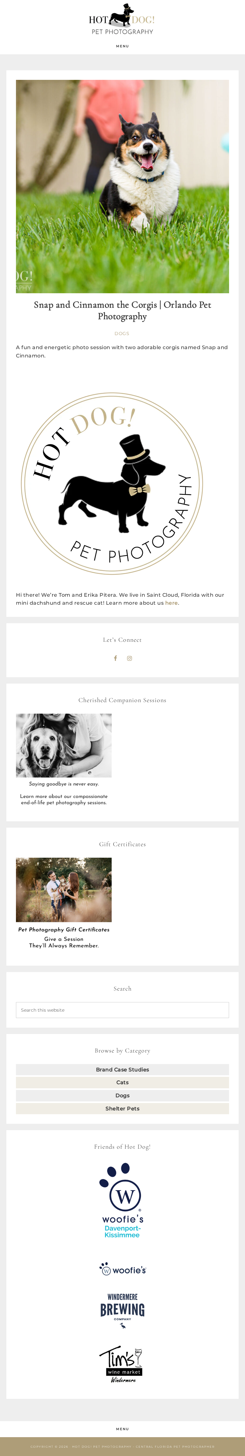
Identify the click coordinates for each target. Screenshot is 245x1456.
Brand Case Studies (122, 1070)
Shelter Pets (122, 1109)
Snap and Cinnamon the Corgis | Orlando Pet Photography (122, 310)
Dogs (122, 333)
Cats (122, 1082)
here (171, 603)
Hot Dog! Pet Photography (122, 19)
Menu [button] (122, 46)
